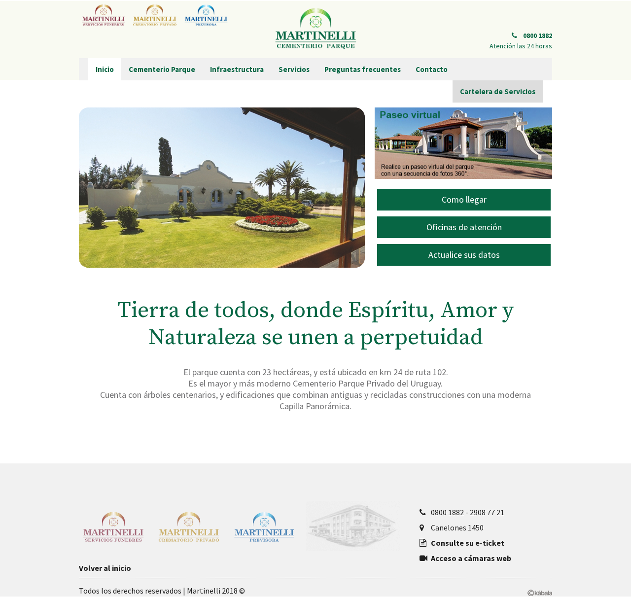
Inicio (105, 69)
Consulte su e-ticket (467, 543)
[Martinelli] (315, 29)
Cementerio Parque (162, 69)
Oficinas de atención (464, 227)
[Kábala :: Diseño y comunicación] (539, 591)
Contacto (432, 69)
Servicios (294, 69)
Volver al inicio (105, 568)
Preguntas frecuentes (362, 69)
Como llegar (464, 199)
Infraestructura (237, 69)
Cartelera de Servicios (497, 91)
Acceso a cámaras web (471, 558)
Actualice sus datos (464, 254)
